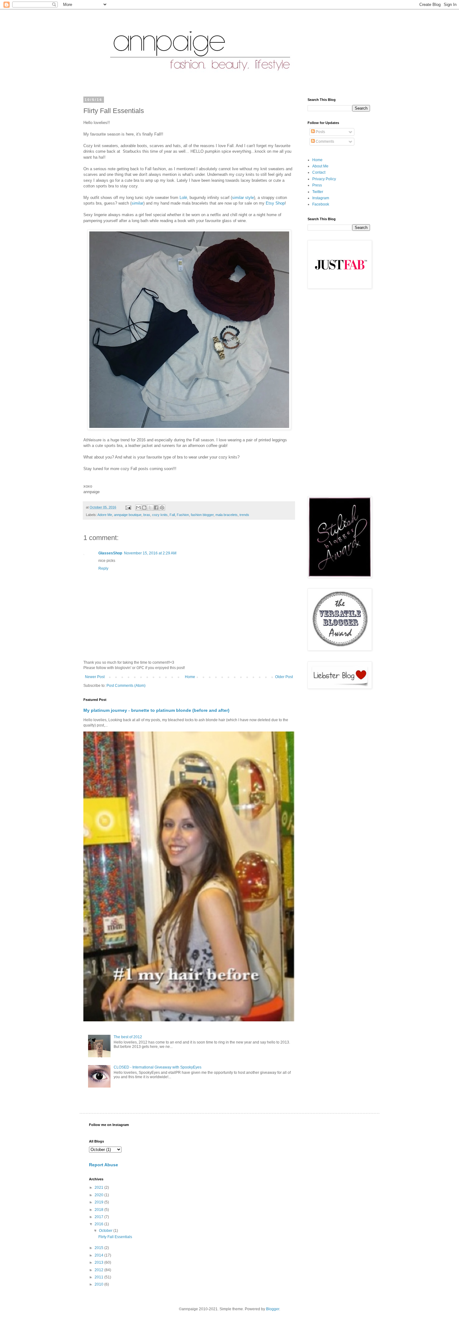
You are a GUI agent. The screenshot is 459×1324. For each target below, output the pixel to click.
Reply (103, 568)
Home (190, 677)
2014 (99, 1255)
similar (137, 203)
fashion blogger (202, 515)
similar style (243, 197)
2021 (99, 1187)
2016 (99, 1224)
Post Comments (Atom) (126, 685)
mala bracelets (226, 515)
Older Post (284, 677)
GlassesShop (110, 553)
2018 (99, 1209)
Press (317, 185)
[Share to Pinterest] (162, 507)
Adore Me (104, 515)
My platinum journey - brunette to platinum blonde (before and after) (156, 710)
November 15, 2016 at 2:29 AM (150, 553)
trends (244, 515)
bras (146, 515)
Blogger (272, 1309)
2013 (99, 1262)
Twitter (317, 192)
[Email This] (138, 507)
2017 (99, 1217)
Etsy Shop (275, 203)
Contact (318, 172)
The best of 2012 (128, 1037)
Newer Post (95, 677)
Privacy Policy (324, 179)
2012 (99, 1270)
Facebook (320, 204)
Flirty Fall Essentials (115, 1237)
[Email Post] (128, 507)
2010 (99, 1284)
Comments (324, 141)
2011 (99, 1277)
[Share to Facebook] (156, 507)
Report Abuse (103, 1164)
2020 (99, 1195)
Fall (172, 515)
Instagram (320, 198)
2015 (99, 1248)
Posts (320, 132)
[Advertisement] (339, 393)
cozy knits (160, 515)
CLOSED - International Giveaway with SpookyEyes (157, 1067)
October (106, 1230)
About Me (320, 166)
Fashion (183, 515)
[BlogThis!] (144, 507)
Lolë (183, 197)
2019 (99, 1202)
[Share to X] (150, 507)
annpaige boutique (127, 515)
